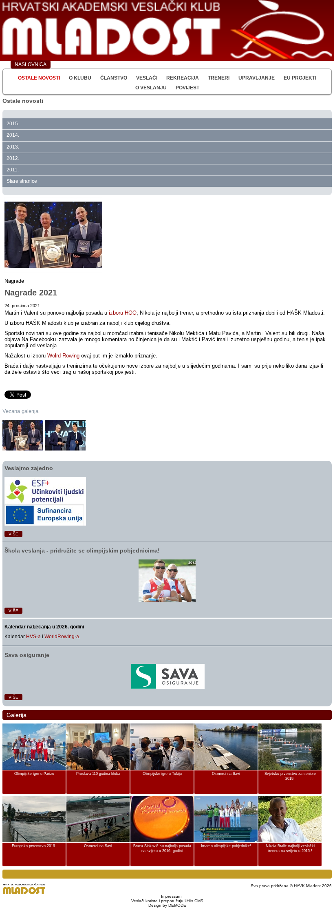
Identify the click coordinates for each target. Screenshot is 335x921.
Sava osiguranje (26, 655)
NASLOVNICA (30, 64)
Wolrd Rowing (63, 356)
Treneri (218, 78)
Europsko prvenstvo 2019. (34, 846)
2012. (13, 158)
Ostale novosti (39, 78)
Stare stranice (22, 181)
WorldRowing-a (61, 636)
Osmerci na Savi (226, 774)
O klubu (80, 78)
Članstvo (113, 78)
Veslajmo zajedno (28, 468)
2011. (13, 170)
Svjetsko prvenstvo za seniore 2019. (290, 776)
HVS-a (33, 636)
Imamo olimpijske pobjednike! (226, 846)
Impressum (171, 896)
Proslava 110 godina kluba (98, 774)
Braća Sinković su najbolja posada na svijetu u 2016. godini (162, 848)
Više (13, 534)
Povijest (187, 88)
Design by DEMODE (167, 905)
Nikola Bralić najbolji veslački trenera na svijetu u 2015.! (290, 848)
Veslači (146, 78)
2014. (13, 135)
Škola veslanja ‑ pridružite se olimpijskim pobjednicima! (82, 550)
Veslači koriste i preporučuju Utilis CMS (167, 901)
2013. (13, 147)
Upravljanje (256, 78)
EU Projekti (300, 78)
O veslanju (151, 88)
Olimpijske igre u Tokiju (162, 774)
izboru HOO (123, 313)
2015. (13, 123)
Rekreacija (182, 78)
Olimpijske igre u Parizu (34, 774)
